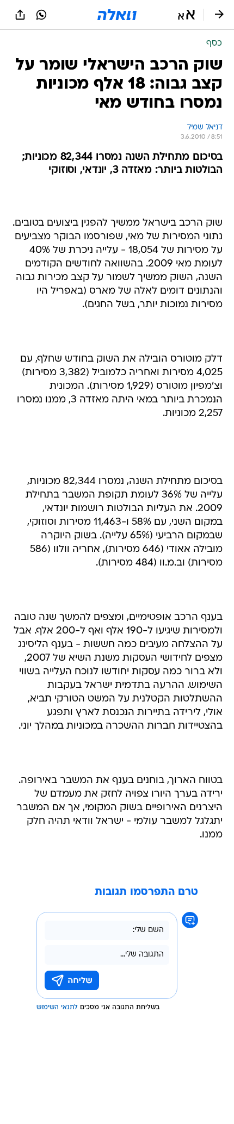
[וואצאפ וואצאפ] (41, 14)
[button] (186, 15)
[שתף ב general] (20, 15)
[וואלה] (117, 14)
